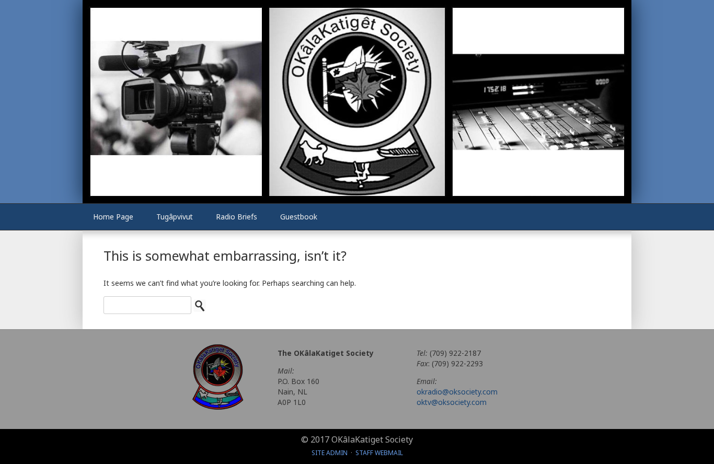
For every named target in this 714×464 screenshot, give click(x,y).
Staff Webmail (379, 452)
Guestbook (298, 217)
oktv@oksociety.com (452, 402)
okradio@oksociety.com (457, 392)
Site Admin (330, 452)
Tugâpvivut (174, 217)
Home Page (113, 217)
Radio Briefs (236, 217)
